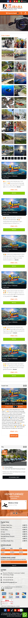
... (9, 158)
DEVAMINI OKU (14, 477)
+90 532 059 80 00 (8, 577)
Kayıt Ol (14, 565)
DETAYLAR (14, 436)
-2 (12, 158)
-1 (15, 158)
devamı (19, 187)
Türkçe (24, 1)
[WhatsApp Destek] (24, 614)
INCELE (14, 193)
